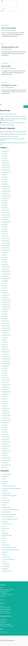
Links (4, 526)
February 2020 (6, 323)
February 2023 (6, 238)
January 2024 (6, 212)
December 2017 (6, 384)
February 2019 (6, 351)
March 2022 (5, 264)
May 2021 (5, 288)
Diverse (4, 505)
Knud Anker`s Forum (8, 523)
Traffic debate (6, 564)
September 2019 (7, 335)
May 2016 (5, 429)
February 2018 (6, 380)
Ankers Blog (4, 82)
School (4, 542)
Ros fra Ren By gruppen (9, 28)
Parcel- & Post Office (5, 607)
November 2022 (6, 245)
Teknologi (2, 139)
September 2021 (7, 278)
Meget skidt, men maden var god (8, 114)
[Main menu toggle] (4, 8)
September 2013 (7, 451)
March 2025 (5, 184)
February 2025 (6, 186)
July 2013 (5, 455)
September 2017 (7, 392)
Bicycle (4, 479)
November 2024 (6, 191)
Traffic (4, 561)
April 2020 (5, 318)
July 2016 (5, 425)
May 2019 (5, 344)
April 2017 (5, 403)
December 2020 (6, 300)
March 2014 (5, 448)
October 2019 (6, 333)
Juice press (5, 521)
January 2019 (6, 354)
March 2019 (5, 349)
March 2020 (5, 321)
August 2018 (6, 366)
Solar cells (5, 552)
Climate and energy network (9, 495)
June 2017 (5, 399)
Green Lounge (3, 632)
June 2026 (5, 156)
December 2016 (6, 413)
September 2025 (7, 172)
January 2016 (6, 439)
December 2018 (6, 356)
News (3, 44)
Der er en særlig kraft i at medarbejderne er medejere (13, 116)
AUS (1, 136)
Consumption (6, 502)
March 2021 (5, 292)
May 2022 (5, 259)
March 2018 (5, 377)
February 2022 (6, 266)
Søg (1, 104)
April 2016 (5, 432)
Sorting (4, 554)
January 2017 (6, 410)
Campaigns (5, 481)
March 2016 (5, 434)
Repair (4, 538)
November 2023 (6, 217)
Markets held (6, 528)
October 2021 (6, 276)
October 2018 (6, 361)
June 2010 (5, 467)
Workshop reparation (5, 609)
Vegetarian (5, 568)
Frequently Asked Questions (9, 514)
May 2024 (5, 203)
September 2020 (7, 307)
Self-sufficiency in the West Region (11, 549)
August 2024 (6, 198)
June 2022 (5, 257)
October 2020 (6, 304)
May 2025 (5, 179)
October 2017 (6, 389)
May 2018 (5, 373)
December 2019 (6, 328)
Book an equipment (5, 613)
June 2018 (5, 370)
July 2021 (5, 283)
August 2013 (6, 453)
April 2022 (5, 262)
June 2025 (5, 177)
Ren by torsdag (6, 66)
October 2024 (6, 193)
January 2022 (6, 269)
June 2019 (5, 342)
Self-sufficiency (6, 545)
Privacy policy (3, 619)
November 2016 (6, 415)
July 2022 (5, 255)
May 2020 (5, 316)
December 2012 (6, 458)
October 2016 (6, 418)
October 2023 (6, 219)
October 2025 (6, 170)
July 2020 (5, 311)
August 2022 (6, 252)
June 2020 (5, 314)
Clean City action (5, 25)
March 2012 (5, 462)
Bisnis (1, 142)
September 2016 (7, 420)
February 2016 (6, 436)
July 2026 (5, 153)
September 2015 (7, 441)
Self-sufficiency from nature (9, 547)
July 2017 (5, 396)
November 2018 (6, 359)
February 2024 (6, 210)
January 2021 (6, 297)
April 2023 (5, 233)
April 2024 (5, 205)
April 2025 (5, 181)
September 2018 (7, 363)
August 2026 (6, 151)
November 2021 (6, 274)
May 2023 (5, 231)
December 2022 (6, 243)
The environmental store (9, 559)
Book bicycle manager (5, 624)
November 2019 (6, 330)
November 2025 (6, 167)
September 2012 (7, 460)
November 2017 (6, 387)
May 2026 (5, 158)
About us (2, 606)
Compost (5, 498)
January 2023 (6, 240)
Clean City (5, 490)
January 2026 (6, 163)
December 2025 (6, 165)
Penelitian (2, 134)
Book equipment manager (6, 626)
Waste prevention (7, 571)
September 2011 (7, 465)
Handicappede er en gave (9, 85)
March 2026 (5, 160)
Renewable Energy (7, 535)
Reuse (4, 540)
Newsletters (6, 533)
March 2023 (5, 236)
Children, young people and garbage (12, 488)
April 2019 (5, 347)
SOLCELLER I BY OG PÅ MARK (11, 136)
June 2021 (5, 285)
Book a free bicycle (4, 611)
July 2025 (5, 174)
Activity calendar (6, 474)
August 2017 (6, 394)
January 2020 (6, 325)
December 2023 (6, 215)
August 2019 (6, 337)
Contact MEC (3, 596)
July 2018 (5, 368)
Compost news (6, 500)
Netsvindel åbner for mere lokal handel (16, 134)
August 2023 (6, 224)
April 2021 (5, 290)
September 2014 (7, 446)
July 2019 (5, 340)
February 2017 (6, 408)
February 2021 (6, 295)
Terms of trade (3, 620)
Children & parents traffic (9, 486)
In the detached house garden (10, 519)
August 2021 (6, 281)
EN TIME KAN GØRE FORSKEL (7, 125)
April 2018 (5, 375)
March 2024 (5, 207)
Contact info (3, 622)
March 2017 (5, 406)
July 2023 (5, 226)
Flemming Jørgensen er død (10, 47)
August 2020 (6, 309)
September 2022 (7, 250)
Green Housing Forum (8, 516)
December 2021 (6, 271)
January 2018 (6, 382)
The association (6, 557)
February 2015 (6, 444)
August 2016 (6, 422)
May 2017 (5, 401)
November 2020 (6, 302)
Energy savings (6, 507)
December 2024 (6, 189)
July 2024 (5, 200)
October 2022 (6, 248)
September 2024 (7, 196)
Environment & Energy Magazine (11, 509)
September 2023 (7, 222)
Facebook (2, 600)
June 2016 (5, 427)
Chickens (5, 483)
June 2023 (5, 229)
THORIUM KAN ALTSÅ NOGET (19, 131)
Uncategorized (6, 566)
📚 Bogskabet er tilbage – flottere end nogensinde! (12, 122)
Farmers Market (6, 512)
